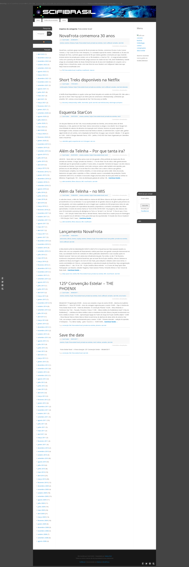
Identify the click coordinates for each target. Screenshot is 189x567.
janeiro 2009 (42, 524)
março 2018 (42, 206)
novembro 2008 (43, 531)
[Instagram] (2, 285)
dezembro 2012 (43, 365)
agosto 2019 (42, 154)
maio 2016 (41, 258)
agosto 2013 (42, 341)
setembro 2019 (43, 151)
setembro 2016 (43, 251)
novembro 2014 (43, 303)
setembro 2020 (43, 113)
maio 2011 (41, 431)
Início (38, 20)
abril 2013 (41, 355)
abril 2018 (41, 203)
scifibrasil (109, 43)
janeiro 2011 (42, 444)
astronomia (63, 238)
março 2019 (42, 168)
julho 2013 (41, 344)
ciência (69, 238)
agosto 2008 (42, 541)
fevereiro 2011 (43, 441)
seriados (115, 43)
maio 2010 (41, 472)
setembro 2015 (43, 279)
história (139, 40)
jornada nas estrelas (97, 43)
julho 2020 (41, 120)
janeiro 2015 (42, 299)
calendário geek (67, 141)
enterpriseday (73, 102)
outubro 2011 (42, 413)
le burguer (87, 141)
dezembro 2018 (43, 178)
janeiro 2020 (42, 141)
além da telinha (66, 181)
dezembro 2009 (43, 486)
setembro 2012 (43, 375)
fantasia (72, 43)
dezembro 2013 (43, 327)
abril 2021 (41, 99)
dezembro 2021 (43, 78)
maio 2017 (41, 227)
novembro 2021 (43, 82)
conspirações (141, 48)
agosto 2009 (42, 500)
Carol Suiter (65, 40)
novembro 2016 (43, 244)
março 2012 (42, 396)
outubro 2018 (42, 182)
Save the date (71, 335)
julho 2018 (41, 192)
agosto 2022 (42, 71)
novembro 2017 (43, 213)
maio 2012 (41, 389)
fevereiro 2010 (43, 482)
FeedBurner (145, 211)
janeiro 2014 (42, 324)
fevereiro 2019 (43, 172)
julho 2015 (41, 286)
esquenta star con (77, 141)
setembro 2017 (43, 220)
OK (48, 33)
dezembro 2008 (43, 527)
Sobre (64, 20)
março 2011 (42, 438)
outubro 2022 (42, 65)
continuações (64, 87)
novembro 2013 (43, 330)
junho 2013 (41, 348)
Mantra (99, 562)
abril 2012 (41, 393)
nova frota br (88, 181)
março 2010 (42, 479)
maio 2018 (41, 199)
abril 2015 (41, 292)
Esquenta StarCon (75, 112)
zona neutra (122, 296)
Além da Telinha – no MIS (82, 191)
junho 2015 (41, 289)
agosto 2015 (42, 282)
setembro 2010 (43, 458)
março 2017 (42, 234)
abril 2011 (41, 434)
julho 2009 (41, 503)
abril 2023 (41, 54)
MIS (83, 181)
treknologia (141, 43)
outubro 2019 (42, 147)
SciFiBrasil (82, 562)
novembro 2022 (43, 61)
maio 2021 (41, 96)
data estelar (141, 51)
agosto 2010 (42, 462)
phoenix (98, 325)
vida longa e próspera (115, 102)
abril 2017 (41, 230)
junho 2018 (41, 196)
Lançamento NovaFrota (80, 231)
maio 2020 (41, 127)
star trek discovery (103, 102)
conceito (140, 38)
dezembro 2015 (43, 268)
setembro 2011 (43, 417)
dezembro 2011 (43, 406)
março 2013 (42, 358)
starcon (92, 70)
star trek (121, 43)
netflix (79, 102)
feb (78, 274)
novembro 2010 (43, 451)
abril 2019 (41, 165)
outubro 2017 (42, 216)
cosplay (79, 238)
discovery (65, 102)
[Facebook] (2, 278)
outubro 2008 (42, 534)
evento (75, 274)
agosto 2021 (42, 89)
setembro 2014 (43, 310)
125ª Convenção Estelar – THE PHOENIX (86, 286)
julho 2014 (41, 313)
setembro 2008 (43, 538)
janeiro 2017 (42, 237)
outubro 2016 (42, 248)
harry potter (110, 238)
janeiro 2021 (42, 109)
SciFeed (48, 42)
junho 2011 (41, 427)
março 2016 (42, 261)
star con (92, 141)
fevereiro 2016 (43, 265)
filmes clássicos (76, 181)
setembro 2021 (43, 85)
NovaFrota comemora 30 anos (87, 35)
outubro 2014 (42, 306)
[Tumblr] (2, 288)
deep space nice (67, 274)
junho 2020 (41, 123)
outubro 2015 (42, 275)
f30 (63, 70)
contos (139, 45)
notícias (99, 342)
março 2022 (42, 75)
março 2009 (42, 517)
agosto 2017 (42, 223)
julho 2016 (41, 254)
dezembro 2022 (43, 58)
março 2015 (42, 296)
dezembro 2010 (43, 448)
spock (90, 102)
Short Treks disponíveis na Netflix (89, 79)
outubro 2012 (42, 372)
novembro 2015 (43, 272)
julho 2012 (41, 382)
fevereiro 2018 (43, 210)
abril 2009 (41, 514)
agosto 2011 (42, 420)
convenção (65, 325)
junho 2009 (41, 507)
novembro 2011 (43, 410)
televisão (125, 87)
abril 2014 (41, 317)
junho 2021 (41, 92)
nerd (104, 43)
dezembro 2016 (43, 241)
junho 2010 (41, 469)
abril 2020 (41, 130)
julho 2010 (41, 465)
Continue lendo (115, 178)
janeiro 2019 (42, 175)
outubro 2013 (42, 334)
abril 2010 (41, 476)
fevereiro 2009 (43, 520)
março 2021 (42, 103)
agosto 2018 (42, 189)
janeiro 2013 (42, 362)
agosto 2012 (42, 379)
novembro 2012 (43, 368)
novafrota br (85, 70)
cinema (62, 43)
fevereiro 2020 (43, 137)
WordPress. (106, 562)
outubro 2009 (42, 493)
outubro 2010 (42, 455)
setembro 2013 (43, 337)
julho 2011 (41, 424)
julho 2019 (41, 158)
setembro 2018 (43, 185)
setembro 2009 (43, 496)
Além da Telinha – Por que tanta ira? (92, 151)
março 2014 (42, 320)
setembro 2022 (43, 68)
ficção (77, 43)
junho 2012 (41, 386)
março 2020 (42, 134)
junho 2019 (41, 161)
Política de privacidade (51, 20)
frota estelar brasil (84, 43)
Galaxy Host (108, 556)
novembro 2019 (43, 144)
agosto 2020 (42, 116)
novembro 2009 (43, 489)
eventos (67, 43)
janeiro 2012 (42, 403)
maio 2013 (41, 351)
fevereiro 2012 (43, 400)
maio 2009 (41, 510)
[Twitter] (2, 281)
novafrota (79, 70)
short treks (85, 102)
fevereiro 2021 (43, 106)
